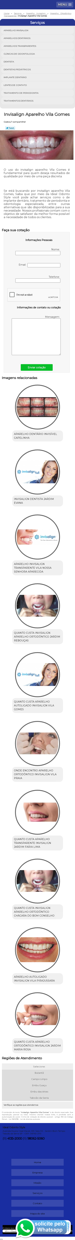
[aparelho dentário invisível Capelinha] (37, 406)
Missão (37, 1182)
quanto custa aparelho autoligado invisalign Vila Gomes (34, 705)
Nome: (55, 249)
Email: (23, 264)
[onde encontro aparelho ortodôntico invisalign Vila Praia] (37, 742)
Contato (37, 1203)
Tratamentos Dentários (18, 100)
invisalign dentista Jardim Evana (34, 500)
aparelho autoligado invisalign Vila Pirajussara (34, 978)
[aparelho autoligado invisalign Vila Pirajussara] (37, 948)
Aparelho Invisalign (16, 30)
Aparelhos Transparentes (20, 46)
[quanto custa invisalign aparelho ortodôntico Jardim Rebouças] (37, 604)
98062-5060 (35, 1138)
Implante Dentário (15, 77)
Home (37, 1162)
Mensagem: (52, 316)
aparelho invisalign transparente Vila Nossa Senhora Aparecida (32, 567)
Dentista (9, 61)
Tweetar (10, 128)
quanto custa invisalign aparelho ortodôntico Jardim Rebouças (37, 636)
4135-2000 (14, 1138)
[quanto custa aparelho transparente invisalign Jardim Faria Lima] (37, 811)
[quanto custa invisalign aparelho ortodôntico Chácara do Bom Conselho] (37, 879)
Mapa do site (37, 1213)
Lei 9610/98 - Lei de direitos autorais (24, 1119)
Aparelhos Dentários (17, 38)
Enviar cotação (37, 367)
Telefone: (54, 276)
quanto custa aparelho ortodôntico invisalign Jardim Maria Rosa (37, 1045)
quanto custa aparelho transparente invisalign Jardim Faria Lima (32, 843)
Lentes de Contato (15, 85)
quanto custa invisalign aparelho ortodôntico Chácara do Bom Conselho (34, 911)
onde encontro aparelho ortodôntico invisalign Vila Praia (35, 774)
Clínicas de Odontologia (19, 53)
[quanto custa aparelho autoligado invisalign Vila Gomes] (37, 673)
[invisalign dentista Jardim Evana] (37, 471)
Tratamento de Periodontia (21, 93)
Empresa (37, 1172)
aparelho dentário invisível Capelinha (35, 435)
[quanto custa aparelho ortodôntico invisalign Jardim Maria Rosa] (37, 1013)
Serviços (37, 23)
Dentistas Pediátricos (17, 69)
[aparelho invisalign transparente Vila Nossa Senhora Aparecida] (37, 536)
